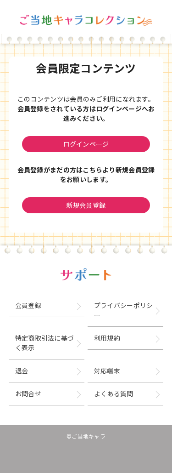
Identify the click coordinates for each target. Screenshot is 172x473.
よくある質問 (113, 393)
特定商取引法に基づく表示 (44, 342)
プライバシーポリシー (123, 310)
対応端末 (107, 370)
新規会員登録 (86, 205)
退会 (21, 370)
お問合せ (28, 393)
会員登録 (28, 305)
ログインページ (86, 143)
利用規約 (107, 337)
